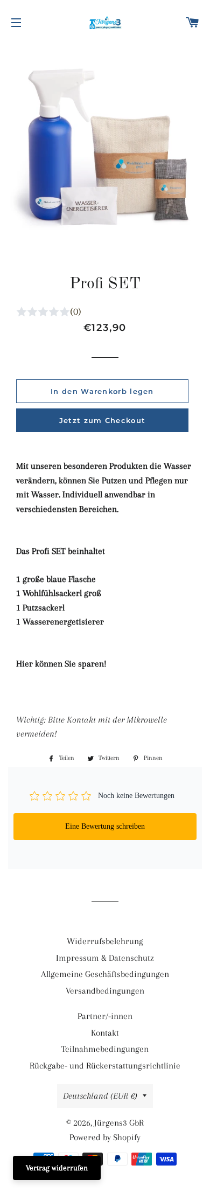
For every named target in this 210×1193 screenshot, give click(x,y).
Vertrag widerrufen (57, 1167)
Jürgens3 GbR (119, 1123)
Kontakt (105, 1033)
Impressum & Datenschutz (105, 958)
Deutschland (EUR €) (100, 1096)
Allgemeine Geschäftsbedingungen (105, 974)
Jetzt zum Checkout (102, 420)
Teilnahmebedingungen (105, 1049)
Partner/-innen (105, 1016)
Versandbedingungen (105, 991)
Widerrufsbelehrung (105, 941)
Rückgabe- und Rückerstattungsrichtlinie (105, 1065)
